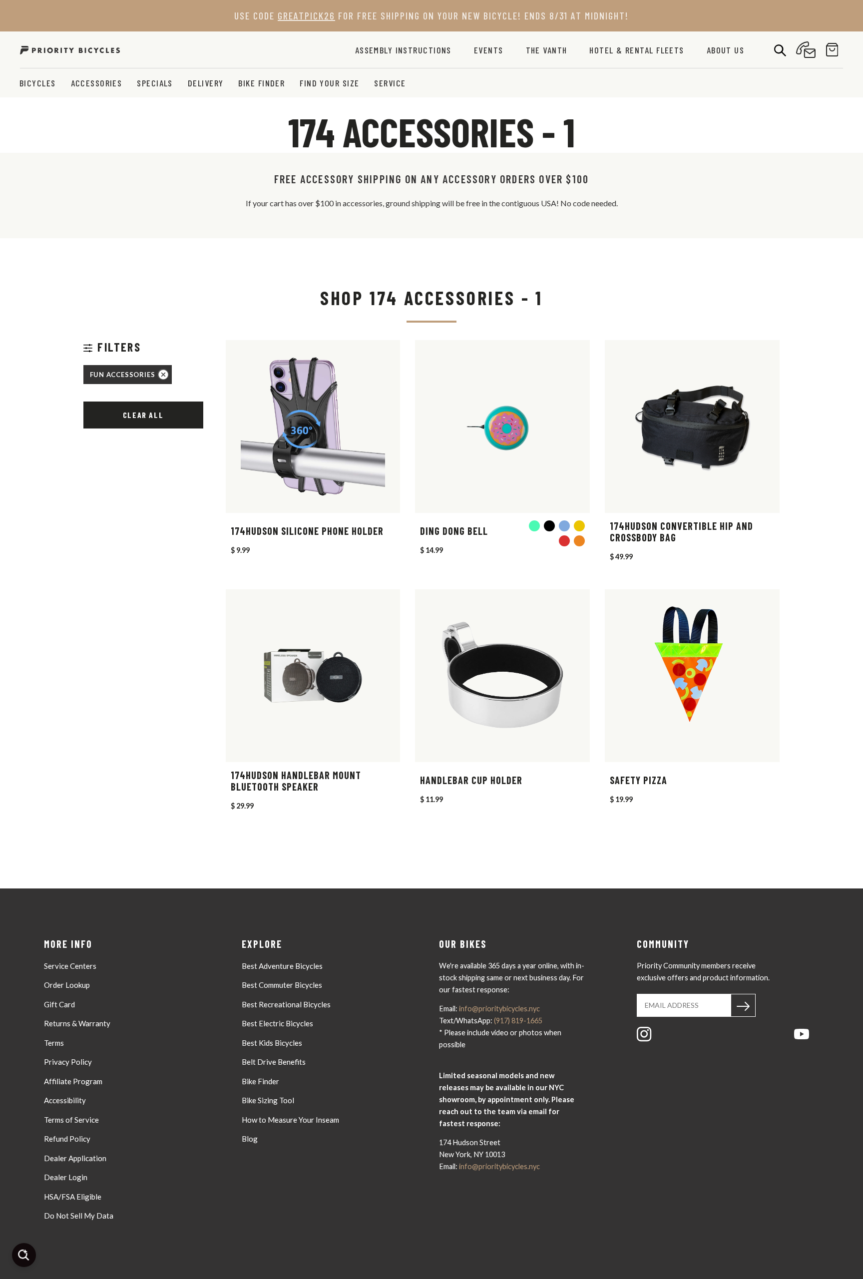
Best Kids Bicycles (272, 1042)
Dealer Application (75, 1158)
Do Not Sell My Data (78, 1215)
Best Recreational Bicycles (286, 1004)
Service (390, 82)
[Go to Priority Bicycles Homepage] (70, 49)
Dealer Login (65, 1177)
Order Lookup (67, 984)
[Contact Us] (806, 49)
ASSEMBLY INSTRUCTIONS (403, 49)
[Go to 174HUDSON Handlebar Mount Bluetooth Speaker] (313, 675)
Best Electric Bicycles (277, 1023)
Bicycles (37, 82)
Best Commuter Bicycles (282, 984)
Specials (155, 82)
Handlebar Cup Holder (471, 780)
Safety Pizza (638, 780)
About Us (726, 49)
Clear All (143, 415)
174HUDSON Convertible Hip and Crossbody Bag (681, 531)
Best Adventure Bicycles (282, 965)
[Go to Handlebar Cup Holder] (502, 675)
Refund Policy (67, 1138)
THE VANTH (546, 49)
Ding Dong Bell (454, 531)
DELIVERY (206, 82)
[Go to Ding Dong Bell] (502, 426)
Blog (250, 1138)
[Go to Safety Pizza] (692, 675)
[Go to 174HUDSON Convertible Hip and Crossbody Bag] (692, 426)
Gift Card (59, 1004)
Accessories (96, 82)
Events (488, 49)
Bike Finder (261, 82)
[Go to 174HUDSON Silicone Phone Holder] (313, 426)
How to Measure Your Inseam (290, 1119)
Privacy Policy (68, 1061)
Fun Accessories (122, 375)
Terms (54, 1042)
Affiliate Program (73, 1081)
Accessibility (65, 1100)
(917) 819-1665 (518, 1020)
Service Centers (70, 965)
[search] (780, 49)
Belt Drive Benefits (274, 1061)
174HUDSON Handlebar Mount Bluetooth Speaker (296, 781)
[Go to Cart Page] (832, 49)
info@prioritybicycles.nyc (499, 1008)
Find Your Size (329, 82)
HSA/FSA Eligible (72, 1196)
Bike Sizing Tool (268, 1100)
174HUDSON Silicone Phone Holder (307, 531)
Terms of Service (71, 1119)
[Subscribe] (743, 1005)
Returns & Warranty (77, 1023)
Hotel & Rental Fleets (636, 49)
